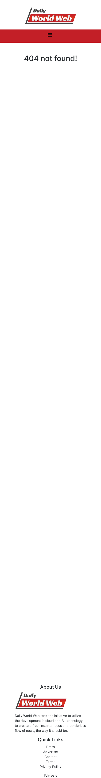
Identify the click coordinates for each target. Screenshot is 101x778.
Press (50, 747)
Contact (50, 757)
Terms (50, 762)
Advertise (50, 752)
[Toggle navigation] (49, 36)
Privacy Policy (50, 767)
